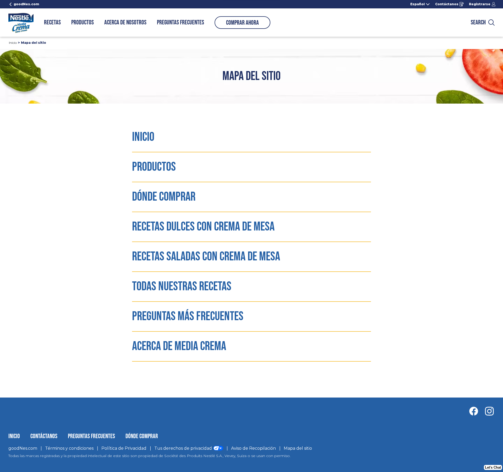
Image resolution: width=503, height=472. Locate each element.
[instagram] (489, 411)
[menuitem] (52, 22)
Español (417, 4)
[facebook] (476, 411)
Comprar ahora (242, 22)
